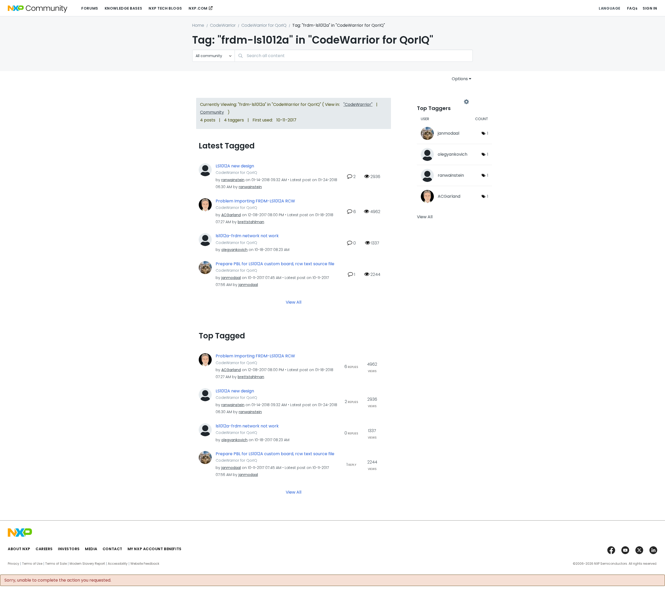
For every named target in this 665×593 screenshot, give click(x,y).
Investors (69, 548)
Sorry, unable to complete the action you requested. (57, 580)
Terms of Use (32, 563)
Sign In (650, 8)
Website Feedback (144, 563)
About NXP (19, 548)
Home (198, 25)
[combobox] (354, 56)
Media (91, 548)
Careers (44, 548)
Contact (112, 548)
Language (609, 8)
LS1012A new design (235, 166)
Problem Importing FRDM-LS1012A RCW (255, 201)
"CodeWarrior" (358, 104)
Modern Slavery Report (87, 563)
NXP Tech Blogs (165, 8)
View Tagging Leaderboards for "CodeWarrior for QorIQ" (441, 102)
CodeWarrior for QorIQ (264, 25)
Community (212, 112)
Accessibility (118, 563)
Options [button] (460, 79)
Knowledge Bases (123, 8)
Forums (89, 8)
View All (293, 302)
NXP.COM (198, 8)
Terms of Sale (56, 563)
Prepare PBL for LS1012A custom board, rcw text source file (275, 264)
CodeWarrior (223, 25)
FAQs (632, 8)
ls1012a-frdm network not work (247, 236)
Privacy (13, 563)
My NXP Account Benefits (155, 548)
